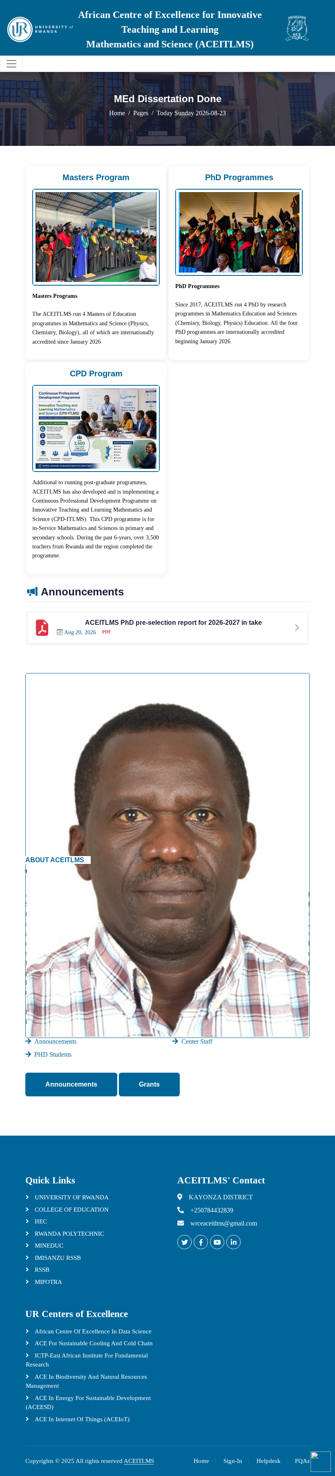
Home (117, 113)
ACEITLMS (139, 1461)
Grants (149, 1084)
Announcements (71, 1084)
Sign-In (232, 1461)
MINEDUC (48, 1245)
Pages (140, 113)
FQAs (302, 1461)
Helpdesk (269, 1461)
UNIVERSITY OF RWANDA (71, 1197)
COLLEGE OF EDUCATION (71, 1209)
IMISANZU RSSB (57, 1258)
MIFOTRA (47, 1282)
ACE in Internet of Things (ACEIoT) (81, 1419)
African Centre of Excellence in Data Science (92, 1331)
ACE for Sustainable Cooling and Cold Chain (93, 1343)
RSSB (41, 1269)
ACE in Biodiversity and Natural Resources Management (86, 1381)
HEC (40, 1221)
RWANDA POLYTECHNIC (68, 1233)
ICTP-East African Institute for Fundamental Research (87, 1360)
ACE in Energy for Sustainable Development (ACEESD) (88, 1403)
